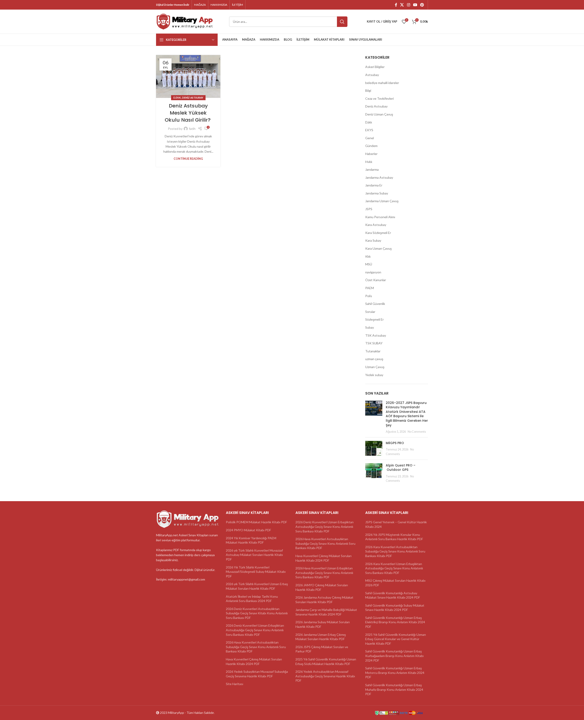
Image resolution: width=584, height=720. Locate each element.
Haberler (371, 154)
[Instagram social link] (408, 4)
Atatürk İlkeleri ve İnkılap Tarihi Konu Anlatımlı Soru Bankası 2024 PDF (252, 598)
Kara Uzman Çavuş (378, 248)
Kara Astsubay (375, 225)
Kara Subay (373, 240)
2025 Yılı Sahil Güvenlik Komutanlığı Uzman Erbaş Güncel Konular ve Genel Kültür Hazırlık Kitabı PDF (395, 639)
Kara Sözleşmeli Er (378, 233)
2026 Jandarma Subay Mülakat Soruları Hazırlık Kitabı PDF (322, 624)
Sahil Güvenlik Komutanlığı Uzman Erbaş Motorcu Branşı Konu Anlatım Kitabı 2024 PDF (394, 672)
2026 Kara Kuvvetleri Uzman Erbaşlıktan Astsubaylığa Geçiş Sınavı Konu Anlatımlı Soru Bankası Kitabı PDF (394, 568)
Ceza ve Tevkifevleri (379, 98)
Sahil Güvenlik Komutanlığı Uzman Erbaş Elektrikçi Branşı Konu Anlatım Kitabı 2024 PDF (395, 622)
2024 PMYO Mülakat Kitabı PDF (248, 530)
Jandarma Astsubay (379, 177)
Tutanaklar (373, 351)
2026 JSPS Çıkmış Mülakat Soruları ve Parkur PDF (321, 649)
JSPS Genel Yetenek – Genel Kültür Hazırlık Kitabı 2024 (396, 524)
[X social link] (402, 4)
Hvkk (368, 162)
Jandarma (372, 169)
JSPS (368, 209)
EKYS (369, 130)
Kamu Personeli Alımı (380, 217)
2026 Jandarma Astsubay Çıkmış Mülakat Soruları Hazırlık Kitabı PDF (324, 599)
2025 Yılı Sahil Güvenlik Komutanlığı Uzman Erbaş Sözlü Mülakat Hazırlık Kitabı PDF (325, 661)
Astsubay (372, 75)
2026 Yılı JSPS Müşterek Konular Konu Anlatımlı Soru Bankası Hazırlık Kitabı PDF (394, 537)
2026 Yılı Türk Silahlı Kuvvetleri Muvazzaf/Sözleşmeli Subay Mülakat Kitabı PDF (256, 571)
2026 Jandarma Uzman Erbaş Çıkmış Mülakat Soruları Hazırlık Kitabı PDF (320, 637)
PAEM (369, 288)
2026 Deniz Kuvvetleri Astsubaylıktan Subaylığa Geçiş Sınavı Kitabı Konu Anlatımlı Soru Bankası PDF (257, 613)
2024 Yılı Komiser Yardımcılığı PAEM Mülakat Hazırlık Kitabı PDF (251, 540)
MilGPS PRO (395, 443)
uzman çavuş (374, 359)
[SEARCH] (342, 21)
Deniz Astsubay (192, 97)
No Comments (417, 431)
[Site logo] (184, 21)
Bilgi (368, 90)
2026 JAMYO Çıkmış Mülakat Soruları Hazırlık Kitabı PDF (321, 587)
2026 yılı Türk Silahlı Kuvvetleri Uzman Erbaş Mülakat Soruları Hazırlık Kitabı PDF (257, 586)
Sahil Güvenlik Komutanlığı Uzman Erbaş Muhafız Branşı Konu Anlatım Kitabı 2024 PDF (394, 689)
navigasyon (373, 272)
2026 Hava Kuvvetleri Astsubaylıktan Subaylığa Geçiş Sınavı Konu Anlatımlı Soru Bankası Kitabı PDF (256, 646)
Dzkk (177, 97)
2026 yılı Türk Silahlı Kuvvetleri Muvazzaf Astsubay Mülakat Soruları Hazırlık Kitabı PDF (254, 554)
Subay (369, 327)
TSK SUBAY (374, 343)
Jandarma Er (373, 185)
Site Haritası (234, 684)
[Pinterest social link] (422, 4)
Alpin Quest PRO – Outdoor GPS (400, 467)
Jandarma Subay (376, 193)
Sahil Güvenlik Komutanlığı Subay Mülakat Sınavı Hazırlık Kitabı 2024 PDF (394, 607)
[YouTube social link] (415, 4)
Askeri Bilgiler (375, 67)
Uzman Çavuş (374, 367)
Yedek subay (374, 375)
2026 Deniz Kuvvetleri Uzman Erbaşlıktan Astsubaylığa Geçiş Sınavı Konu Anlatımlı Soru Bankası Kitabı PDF (255, 629)
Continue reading (188, 158)
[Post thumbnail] (373, 417)
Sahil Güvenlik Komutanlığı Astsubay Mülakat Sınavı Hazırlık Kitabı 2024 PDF (392, 595)
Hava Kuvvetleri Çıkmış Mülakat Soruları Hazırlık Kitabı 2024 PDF (254, 661)
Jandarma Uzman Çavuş (382, 201)
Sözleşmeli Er (374, 319)
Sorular (370, 312)
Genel (369, 138)
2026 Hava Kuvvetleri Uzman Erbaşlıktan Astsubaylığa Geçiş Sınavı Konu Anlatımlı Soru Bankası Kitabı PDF (324, 572)
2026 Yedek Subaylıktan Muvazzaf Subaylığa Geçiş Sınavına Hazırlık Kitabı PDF (257, 674)
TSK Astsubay (375, 335)
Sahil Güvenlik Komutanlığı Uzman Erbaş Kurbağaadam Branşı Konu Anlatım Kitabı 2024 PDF (394, 655)
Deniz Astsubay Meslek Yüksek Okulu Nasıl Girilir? (188, 112)
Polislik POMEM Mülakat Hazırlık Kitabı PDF (256, 522)
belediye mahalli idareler (382, 83)
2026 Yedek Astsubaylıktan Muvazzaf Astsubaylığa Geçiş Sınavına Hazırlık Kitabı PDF (325, 676)
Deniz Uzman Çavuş (379, 114)
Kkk (368, 256)
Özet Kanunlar (375, 280)
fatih (192, 129)
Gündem (371, 146)
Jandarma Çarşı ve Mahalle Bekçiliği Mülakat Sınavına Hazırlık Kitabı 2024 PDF (326, 612)
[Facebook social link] (396, 4)
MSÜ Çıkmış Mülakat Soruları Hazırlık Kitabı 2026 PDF (395, 583)
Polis (368, 296)
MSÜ (368, 264)
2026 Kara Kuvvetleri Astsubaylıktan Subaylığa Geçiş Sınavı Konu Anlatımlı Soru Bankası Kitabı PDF (395, 551)
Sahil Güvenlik (375, 304)
